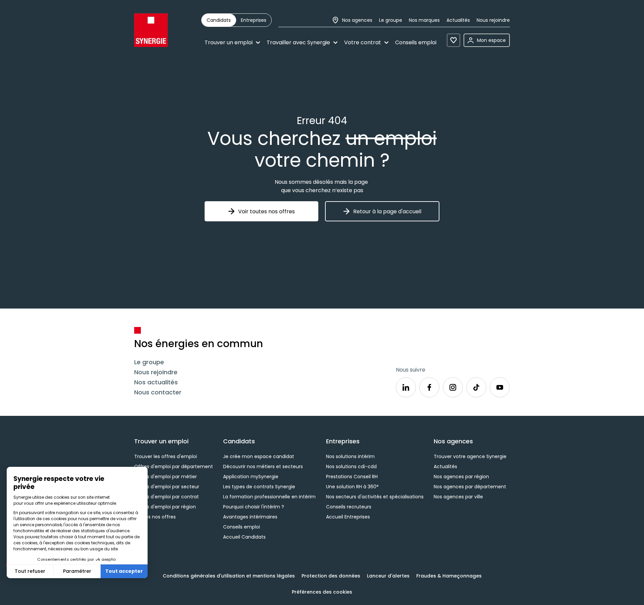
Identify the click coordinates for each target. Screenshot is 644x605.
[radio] (218, 20)
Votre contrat (362, 42)
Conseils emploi (415, 42)
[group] (236, 20)
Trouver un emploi (229, 42)
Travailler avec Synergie (298, 42)
